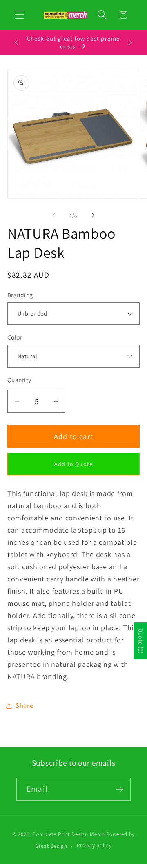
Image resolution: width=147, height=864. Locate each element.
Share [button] (24, 705)
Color (14, 337)
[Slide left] (54, 215)
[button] (20, 15)
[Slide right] (93, 215)
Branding (20, 295)
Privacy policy (94, 845)
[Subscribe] (119, 789)
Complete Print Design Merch (68, 834)
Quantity (19, 380)
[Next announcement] (131, 43)
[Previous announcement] (16, 43)
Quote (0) (140, 641)
